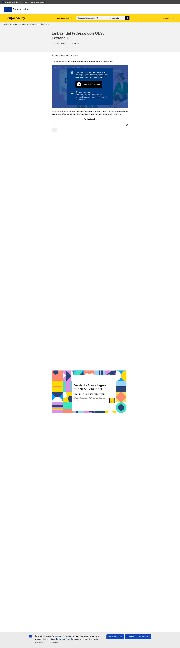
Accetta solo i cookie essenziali (137, 637)
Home (5, 24)
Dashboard (13, 24)
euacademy (16, 18)
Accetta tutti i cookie (115, 637)
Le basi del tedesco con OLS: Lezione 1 (32, 24)
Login (167, 18)
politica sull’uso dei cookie (63, 639)
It (173, 18)
